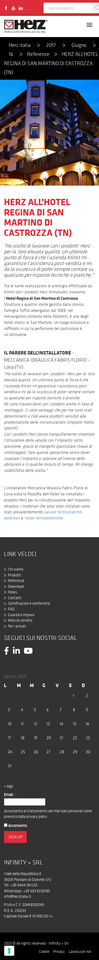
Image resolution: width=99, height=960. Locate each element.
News (12, 592)
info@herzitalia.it (17, 896)
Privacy (59, 951)
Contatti (14, 597)
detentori (12, 518)
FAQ (11, 609)
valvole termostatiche (63, 511)
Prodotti (14, 575)
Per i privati (17, 626)
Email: (10, 794)
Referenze (38, 54)
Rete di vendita (20, 620)
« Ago (8, 786)
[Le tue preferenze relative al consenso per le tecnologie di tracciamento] (9, 951)
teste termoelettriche (44, 518)
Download (16, 586)
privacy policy (36, 816)
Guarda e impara (21, 614)
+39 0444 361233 (23, 885)
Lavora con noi (80, 951)
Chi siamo (15, 569)
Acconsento (17, 825)
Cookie (44, 951)
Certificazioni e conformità (29, 603)
